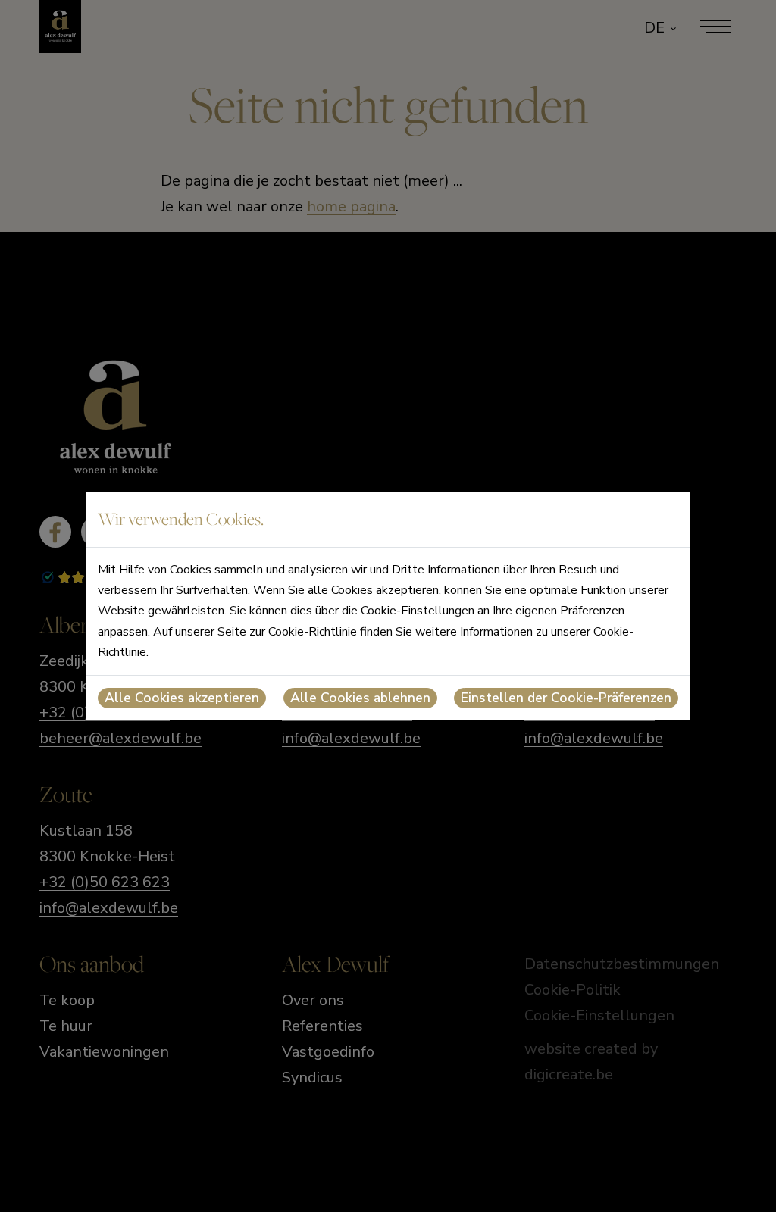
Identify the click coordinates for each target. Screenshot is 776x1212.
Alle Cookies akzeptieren (182, 698)
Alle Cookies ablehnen (360, 698)
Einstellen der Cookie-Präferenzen (566, 698)
